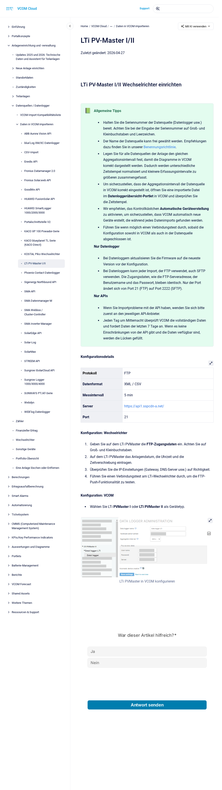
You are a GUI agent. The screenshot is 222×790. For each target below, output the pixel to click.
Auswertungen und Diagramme (31, 546)
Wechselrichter (25, 439)
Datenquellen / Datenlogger (32, 105)
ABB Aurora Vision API (37, 133)
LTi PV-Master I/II (35, 263)
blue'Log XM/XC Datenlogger (41, 143)
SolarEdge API (33, 333)
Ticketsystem (20, 514)
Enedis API (31, 161)
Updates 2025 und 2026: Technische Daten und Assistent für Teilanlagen (38, 57)
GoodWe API (32, 189)
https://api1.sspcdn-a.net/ (144, 406)
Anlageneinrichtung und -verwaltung (34, 45)
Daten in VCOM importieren (36, 124)
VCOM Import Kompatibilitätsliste (40, 115)
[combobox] (183, 9)
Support (144, 8)
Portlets (16, 556)
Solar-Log (30, 342)
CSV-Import (31, 152)
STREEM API (32, 361)
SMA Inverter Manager (38, 323)
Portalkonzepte (21, 36)
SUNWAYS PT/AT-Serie (38, 393)
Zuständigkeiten (26, 87)
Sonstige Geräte (26, 449)
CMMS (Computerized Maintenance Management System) (33, 526)
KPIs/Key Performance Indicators (32, 537)
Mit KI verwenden (195, 26)
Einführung (18, 26)
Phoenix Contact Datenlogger (42, 272)
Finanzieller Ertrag (27, 430)
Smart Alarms (20, 495)
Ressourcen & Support (25, 612)
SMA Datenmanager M (38, 300)
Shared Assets (21, 593)
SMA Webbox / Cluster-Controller (35, 312)
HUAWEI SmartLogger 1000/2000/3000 (37, 210)
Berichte (17, 574)
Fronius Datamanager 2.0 (39, 171)
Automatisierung (22, 505)
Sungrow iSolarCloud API (39, 370)
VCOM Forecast (21, 584)
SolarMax (30, 351)
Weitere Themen (22, 602)
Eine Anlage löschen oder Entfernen (37, 467)
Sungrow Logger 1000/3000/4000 (34, 382)
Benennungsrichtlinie (160, 147)
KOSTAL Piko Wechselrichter (42, 254)
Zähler (20, 421)
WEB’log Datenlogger (37, 411)
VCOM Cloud (27, 9)
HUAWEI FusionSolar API (39, 199)
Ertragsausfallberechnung (27, 486)
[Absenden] (157, 8)
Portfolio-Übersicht (27, 458)
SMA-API (29, 291)
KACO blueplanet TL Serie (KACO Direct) (40, 243)
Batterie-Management (25, 565)
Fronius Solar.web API (37, 180)
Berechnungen (20, 477)
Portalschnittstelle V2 (37, 222)
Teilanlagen (23, 96)
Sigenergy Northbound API (40, 282)
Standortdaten (24, 77)
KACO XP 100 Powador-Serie (41, 231)
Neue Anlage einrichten (30, 68)
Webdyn (29, 402)
